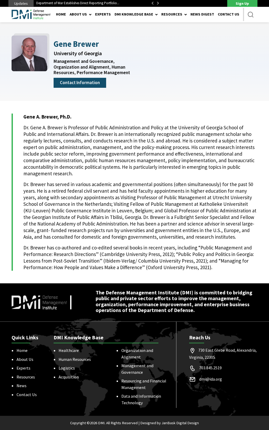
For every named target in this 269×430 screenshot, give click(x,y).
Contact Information (80, 82)
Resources (26, 377)
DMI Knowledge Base (134, 14)
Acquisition (69, 377)
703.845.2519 (210, 367)
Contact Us (228, 14)
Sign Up (242, 3)
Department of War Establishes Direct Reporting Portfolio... (77, 3)
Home (61, 14)
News (22, 385)
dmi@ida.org (210, 379)
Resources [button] (171, 14)
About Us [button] (78, 14)
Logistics (67, 368)
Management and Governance (137, 369)
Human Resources (75, 359)
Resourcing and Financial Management (143, 384)
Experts (103, 14)
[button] (250, 14)
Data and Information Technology (141, 399)
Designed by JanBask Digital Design (169, 423)
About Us (25, 359)
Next (158, 3)
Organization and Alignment (137, 353)
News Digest (202, 14)
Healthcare (69, 350)
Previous (152, 3)
